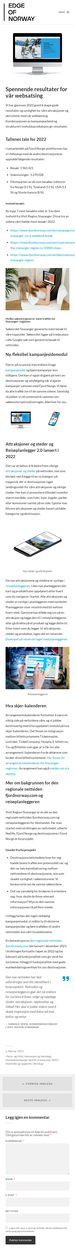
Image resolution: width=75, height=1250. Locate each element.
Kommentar (15, 1141)
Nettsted (12, 1211)
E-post (11, 1195)
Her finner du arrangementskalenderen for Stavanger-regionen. (35, 763)
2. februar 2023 (15, 1051)
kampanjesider (16, 370)
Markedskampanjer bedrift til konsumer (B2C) (32, 1060)
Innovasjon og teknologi (37, 1056)
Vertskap (38, 1063)
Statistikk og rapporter (19, 1063)
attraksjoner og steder (21, 471)
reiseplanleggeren (18, 586)
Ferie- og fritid (15, 1056)
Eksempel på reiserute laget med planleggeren (36, 639)
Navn (10, 1179)
